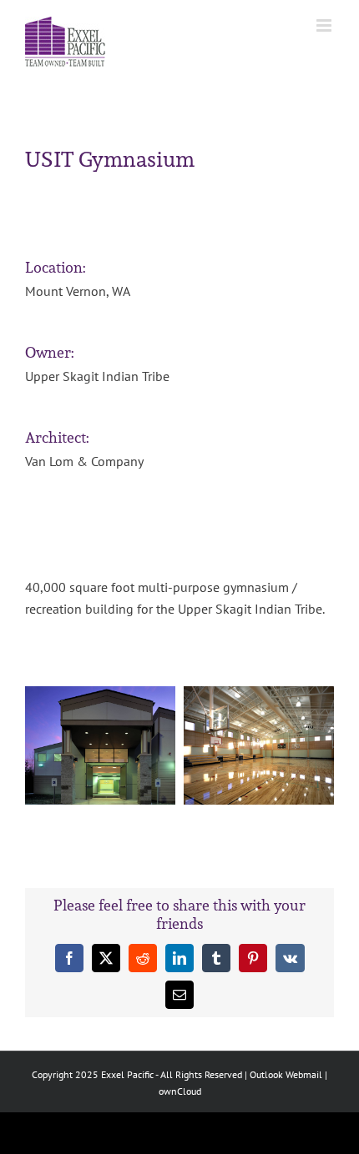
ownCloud (180, 1091)
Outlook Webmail (286, 1074)
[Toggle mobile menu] (325, 25)
